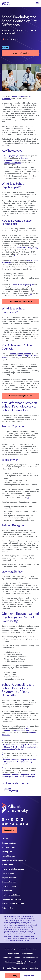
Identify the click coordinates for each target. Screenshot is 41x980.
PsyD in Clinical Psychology (27, 248)
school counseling (18, 96)
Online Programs (8, 847)
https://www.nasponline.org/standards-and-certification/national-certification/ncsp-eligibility (19, 762)
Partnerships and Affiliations (13, 903)
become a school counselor (20, 354)
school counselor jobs (12, 162)
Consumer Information (26, 949)
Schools (5, 839)
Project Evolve (7, 908)
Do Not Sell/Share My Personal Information (20, 968)
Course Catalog (8, 873)
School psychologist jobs (13, 156)
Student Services (8, 856)
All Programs (7, 852)
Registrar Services (9, 882)
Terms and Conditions (11, 957)
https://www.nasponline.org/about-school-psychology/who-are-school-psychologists (19, 776)
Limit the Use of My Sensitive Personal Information (20, 963)
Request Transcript (9, 877)
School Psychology (11, 791)
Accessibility (10, 949)
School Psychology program (23, 285)
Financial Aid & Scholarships (13, 869)
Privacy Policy (27, 953)
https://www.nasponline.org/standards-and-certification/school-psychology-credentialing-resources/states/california (20, 747)
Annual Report (14, 953)
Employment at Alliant (11, 895)
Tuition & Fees (7, 865)
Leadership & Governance (12, 899)
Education (7, 788)
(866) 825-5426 (20, 824)
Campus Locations (9, 843)
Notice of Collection (30, 957)
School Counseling (21, 730)
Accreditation (7, 890)
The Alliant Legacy (9, 886)
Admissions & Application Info (14, 860)
